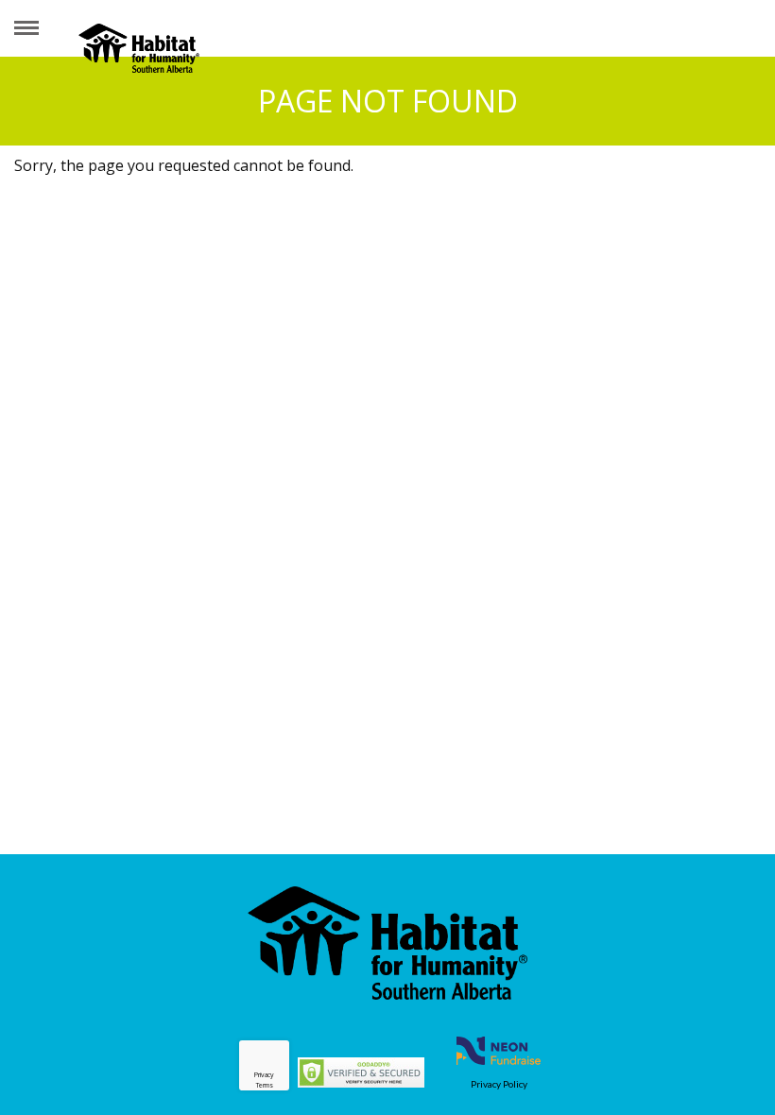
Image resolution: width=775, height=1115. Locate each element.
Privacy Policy (499, 1083)
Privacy (264, 1075)
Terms (264, 1085)
